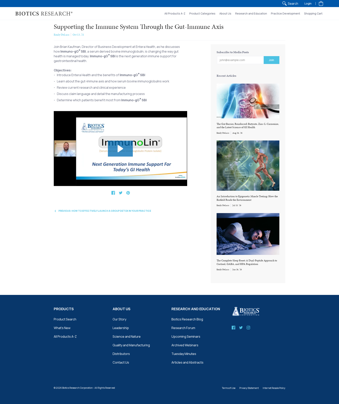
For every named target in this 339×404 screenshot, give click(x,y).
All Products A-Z (65, 336)
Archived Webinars (184, 345)
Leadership (121, 328)
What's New (62, 328)
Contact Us (121, 362)
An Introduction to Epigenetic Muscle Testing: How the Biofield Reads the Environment (247, 198)
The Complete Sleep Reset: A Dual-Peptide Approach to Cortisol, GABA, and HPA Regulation (247, 262)
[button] (320, 3)
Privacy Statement (249, 388)
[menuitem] (290, 3)
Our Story (119, 319)
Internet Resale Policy (274, 388)
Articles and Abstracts (187, 362)
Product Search (65, 319)
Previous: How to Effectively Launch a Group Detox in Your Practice (104, 210)
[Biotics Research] (44, 13)
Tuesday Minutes (183, 354)
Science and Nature (127, 336)
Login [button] (308, 3)
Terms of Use (228, 388)
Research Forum (183, 328)
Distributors (121, 354)
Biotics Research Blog (187, 319)
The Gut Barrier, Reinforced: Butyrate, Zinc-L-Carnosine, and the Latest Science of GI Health (248, 125)
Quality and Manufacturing (131, 345)
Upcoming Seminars (185, 336)
